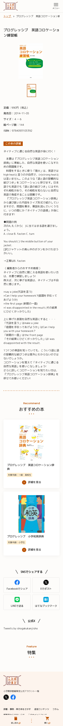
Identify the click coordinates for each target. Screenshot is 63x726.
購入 (46, 723)
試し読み (14, 723)
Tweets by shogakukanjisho (21, 628)
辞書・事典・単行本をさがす (17, 709)
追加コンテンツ (41, 709)
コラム (55, 709)
